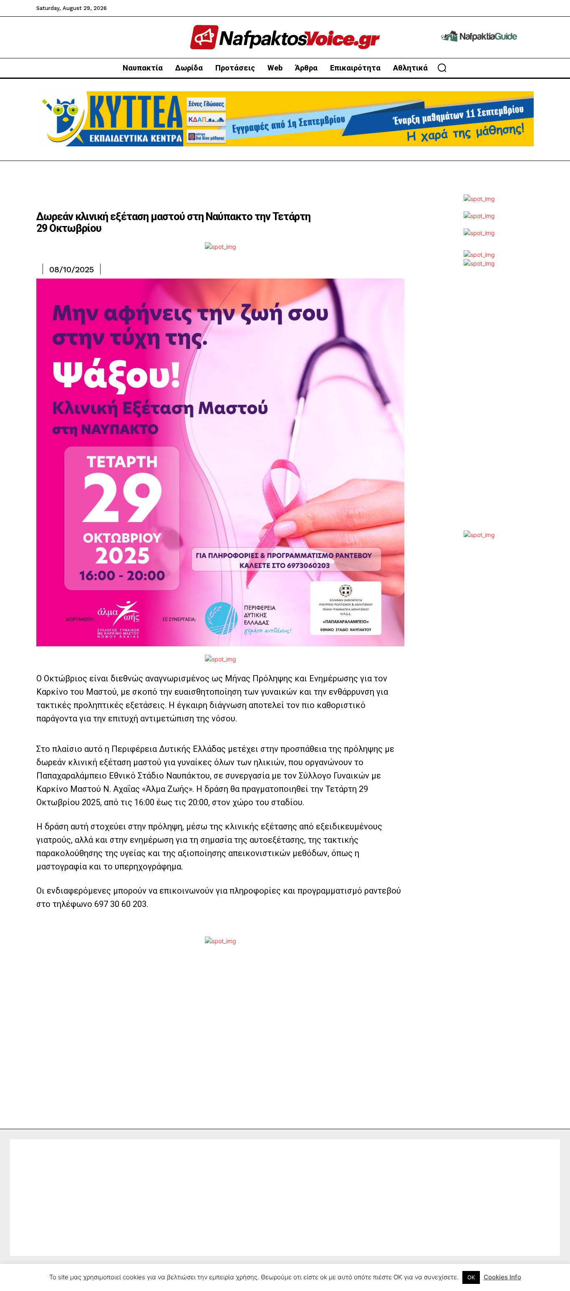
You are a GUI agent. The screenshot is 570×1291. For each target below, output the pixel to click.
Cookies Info (502, 1277)
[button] (442, 68)
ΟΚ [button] (471, 1277)
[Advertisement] (479, 405)
